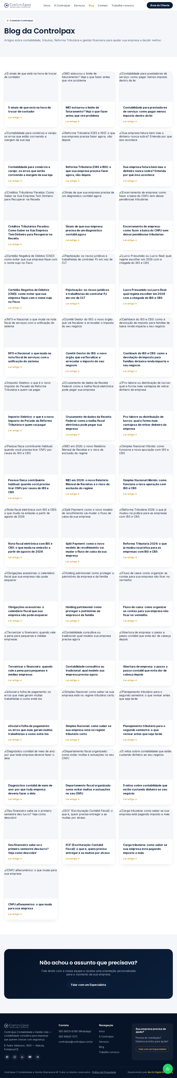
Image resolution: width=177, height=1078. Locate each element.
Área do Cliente (159, 5)
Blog (91, 5)
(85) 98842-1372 (68, 1036)
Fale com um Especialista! (152, 1049)
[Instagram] (15, 1057)
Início (47, 5)
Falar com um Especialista (88, 984)
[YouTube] (30, 1057)
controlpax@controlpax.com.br (76, 1041)
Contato (103, 5)
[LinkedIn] (22, 1057)
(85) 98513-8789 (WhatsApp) (75, 1031)
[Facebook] (7, 1057)
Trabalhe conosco (122, 5)
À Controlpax (62, 5)
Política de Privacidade (104, 1072)
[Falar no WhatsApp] (168, 1069)
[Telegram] (37, 1057)
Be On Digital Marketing (160, 1072)
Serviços (79, 5)
